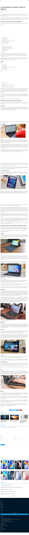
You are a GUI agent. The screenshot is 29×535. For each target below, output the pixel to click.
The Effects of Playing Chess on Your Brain (6, 520)
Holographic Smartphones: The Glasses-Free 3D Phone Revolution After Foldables (5, 421)
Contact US (2, 526)
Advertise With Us (3, 524)
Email (1, 438)
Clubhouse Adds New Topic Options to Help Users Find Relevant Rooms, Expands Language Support (23, 421)
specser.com (11, 533)
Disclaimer (2, 527)
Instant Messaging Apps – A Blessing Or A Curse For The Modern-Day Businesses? (10, 519)
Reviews (1, 507)
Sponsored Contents (3, 523)
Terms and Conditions (3, 528)
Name (1, 435)
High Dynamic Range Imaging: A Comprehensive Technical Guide (14, 420)
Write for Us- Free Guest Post (4, 525)
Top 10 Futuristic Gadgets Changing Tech (5, 518)
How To (1, 508)
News (1, 506)
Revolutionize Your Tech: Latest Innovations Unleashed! (7, 521)
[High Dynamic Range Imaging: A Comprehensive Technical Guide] (14, 417)
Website (16, 438)
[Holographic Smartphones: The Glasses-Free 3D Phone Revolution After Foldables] (5, 417)
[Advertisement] (14, 3)
